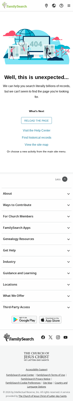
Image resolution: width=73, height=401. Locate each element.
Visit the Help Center (36, 130)
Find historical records (36, 137)
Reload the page (36, 120)
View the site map (36, 144)
